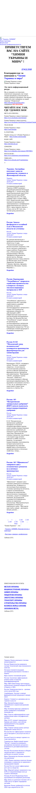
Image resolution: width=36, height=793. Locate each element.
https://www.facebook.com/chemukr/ (15, 118)
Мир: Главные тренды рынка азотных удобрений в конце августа (16, 728)
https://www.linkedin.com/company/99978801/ (18, 151)
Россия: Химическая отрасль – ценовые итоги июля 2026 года (17, 690)
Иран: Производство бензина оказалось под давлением (17, 757)
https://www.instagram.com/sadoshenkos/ (16, 155)
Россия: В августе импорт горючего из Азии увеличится (16, 738)
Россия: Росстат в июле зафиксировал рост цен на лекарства (16, 767)
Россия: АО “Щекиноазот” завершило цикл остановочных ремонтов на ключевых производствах (18, 466)
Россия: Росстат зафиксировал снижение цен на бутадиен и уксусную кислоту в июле (17, 733)
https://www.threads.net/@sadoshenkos (16, 160)
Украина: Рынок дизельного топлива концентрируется (16, 661)
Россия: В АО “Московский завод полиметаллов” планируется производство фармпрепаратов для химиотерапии (18, 347)
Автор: (17, 180)
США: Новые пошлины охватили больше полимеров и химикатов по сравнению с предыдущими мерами (18, 762)
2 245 (16, 522)
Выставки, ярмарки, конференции (16, 534)
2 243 (27, 520)
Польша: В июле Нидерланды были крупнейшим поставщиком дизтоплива (17, 776)
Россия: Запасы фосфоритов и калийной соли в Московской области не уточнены (17, 225)
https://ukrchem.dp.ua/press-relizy (14, 102)
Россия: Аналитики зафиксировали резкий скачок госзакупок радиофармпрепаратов (15, 679)
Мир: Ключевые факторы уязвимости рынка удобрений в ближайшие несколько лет (16, 710)
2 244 (10, 522)
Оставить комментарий (14, 183)
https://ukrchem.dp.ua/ (11, 144)
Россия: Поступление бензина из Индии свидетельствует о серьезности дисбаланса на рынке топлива (17, 752)
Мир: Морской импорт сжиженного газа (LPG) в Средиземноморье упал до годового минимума (17, 771)
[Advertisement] (18, 18)
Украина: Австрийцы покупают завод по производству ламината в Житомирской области (17, 172)
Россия (9, 231)
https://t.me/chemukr (10, 129)
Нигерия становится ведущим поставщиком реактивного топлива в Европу (16, 671)
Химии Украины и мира (14, 77)
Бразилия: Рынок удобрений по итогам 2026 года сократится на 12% (17, 786)
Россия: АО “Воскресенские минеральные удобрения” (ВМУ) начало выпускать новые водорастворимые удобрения (17, 404)
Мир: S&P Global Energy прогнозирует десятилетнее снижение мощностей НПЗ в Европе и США (17, 685)
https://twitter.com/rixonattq (18, 136)
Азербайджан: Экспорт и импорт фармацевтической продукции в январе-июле (17, 695)
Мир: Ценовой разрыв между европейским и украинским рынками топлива (16, 704)
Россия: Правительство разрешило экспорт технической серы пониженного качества (17, 665)
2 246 (22, 522)
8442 (15, 523)
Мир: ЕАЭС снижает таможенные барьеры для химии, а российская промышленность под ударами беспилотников (15, 722)
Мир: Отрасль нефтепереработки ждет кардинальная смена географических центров (16, 716)
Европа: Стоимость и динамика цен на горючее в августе (17, 700)
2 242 (21, 520)
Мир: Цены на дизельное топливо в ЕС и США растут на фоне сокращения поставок (17, 781)
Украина (9, 178)
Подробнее (10, 213)
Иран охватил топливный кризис (15, 675)
